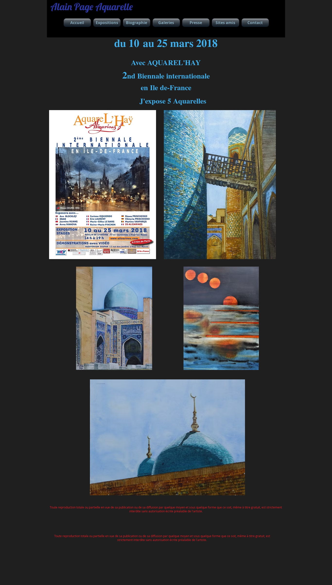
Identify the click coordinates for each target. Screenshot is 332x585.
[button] (107, 22)
